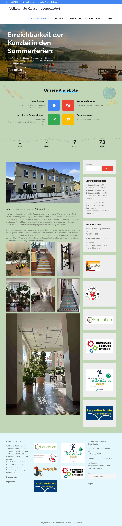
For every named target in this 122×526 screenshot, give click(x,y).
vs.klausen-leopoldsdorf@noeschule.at (41, 2)
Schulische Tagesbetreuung (31, 115)
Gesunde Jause (84, 115)
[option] (61, 52)
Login (90, 484)
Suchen (89, 164)
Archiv (91, 473)
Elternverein (93, 18)
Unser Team (75, 18)
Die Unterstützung (86, 101)
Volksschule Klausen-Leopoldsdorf (34, 8)
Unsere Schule (41, 18)
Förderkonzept (38, 101)
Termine (109, 18)
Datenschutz (11, 477)
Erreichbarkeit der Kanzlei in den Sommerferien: (35, 43)
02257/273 (13, 2)
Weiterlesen (17, 70)
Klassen (59, 18)
